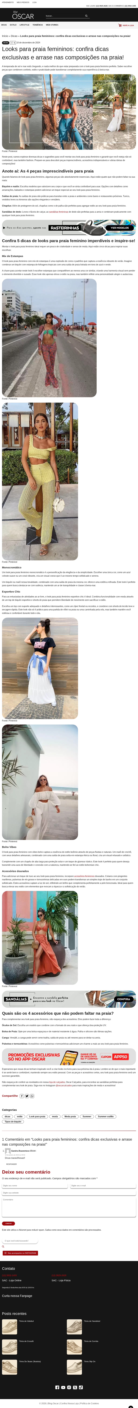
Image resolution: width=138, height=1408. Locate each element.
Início (5, 35)
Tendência (38, 25)
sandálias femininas (58, 212)
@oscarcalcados (64, 1085)
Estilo (13, 25)
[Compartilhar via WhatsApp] (32, 1096)
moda (55, 1116)
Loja (34, 2)
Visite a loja (128, 25)
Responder (11, 1164)
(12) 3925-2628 (101, 6)
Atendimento (8, 2)
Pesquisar (5, 1246)
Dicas (4, 25)
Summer (87, 1116)
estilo (20, 1116)
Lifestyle (24, 25)
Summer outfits (106, 1116)
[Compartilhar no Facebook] (22, 1096)
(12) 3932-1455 (130, 6)
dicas (7, 1116)
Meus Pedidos (23, 2)
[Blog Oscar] (23, 14)
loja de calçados (57, 1082)
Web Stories (52, 25)
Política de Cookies (89, 1403)
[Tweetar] (27, 1096)
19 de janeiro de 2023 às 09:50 (15, 1155)
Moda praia (70, 1116)
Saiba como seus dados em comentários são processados (73, 1230)
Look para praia (37, 1116)
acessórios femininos (84, 876)
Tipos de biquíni (13, 1122)
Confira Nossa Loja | (70, 1403)
